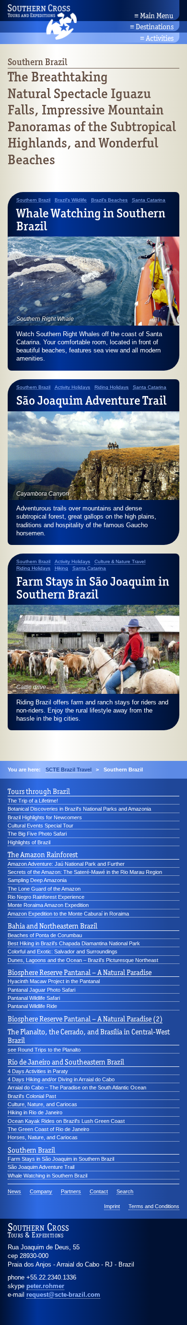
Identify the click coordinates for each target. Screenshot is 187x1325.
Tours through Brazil (39, 791)
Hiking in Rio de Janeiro (35, 1112)
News (14, 1191)
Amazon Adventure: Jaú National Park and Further (66, 864)
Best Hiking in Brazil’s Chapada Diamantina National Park (74, 943)
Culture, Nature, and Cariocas (42, 1104)
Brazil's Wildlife (71, 200)
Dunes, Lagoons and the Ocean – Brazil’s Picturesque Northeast (83, 960)
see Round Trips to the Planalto (44, 1050)
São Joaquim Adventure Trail (91, 400)
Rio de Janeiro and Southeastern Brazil (66, 1062)
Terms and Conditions (154, 1206)
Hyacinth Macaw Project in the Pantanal (54, 981)
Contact (99, 1191)
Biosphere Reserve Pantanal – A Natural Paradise (80, 972)
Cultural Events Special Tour (40, 825)
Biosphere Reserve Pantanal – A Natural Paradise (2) (85, 1019)
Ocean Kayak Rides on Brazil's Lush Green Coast (66, 1121)
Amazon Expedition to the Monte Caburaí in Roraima (68, 914)
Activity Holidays (72, 387)
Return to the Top (154, 1306)
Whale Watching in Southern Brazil (90, 219)
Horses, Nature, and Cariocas (43, 1137)
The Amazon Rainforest (43, 854)
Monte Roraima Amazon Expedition (48, 905)
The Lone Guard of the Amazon (44, 889)
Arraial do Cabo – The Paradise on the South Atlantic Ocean (77, 1087)
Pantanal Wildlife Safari (34, 998)
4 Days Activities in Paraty (38, 1071)
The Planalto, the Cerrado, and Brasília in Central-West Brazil (89, 1036)
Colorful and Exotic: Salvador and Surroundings (62, 951)
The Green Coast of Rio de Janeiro (48, 1129)
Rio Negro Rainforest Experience (46, 897)
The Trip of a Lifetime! (33, 801)
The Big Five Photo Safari (37, 834)
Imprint (112, 1206)
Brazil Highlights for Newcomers (45, 817)
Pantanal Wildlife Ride (32, 1006)
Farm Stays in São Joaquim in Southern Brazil (92, 587)
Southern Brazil (33, 200)
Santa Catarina (148, 200)
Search (125, 1191)
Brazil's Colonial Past (32, 1096)
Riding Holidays (111, 387)
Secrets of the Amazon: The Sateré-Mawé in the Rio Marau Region (85, 872)
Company (41, 1191)
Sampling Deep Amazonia (37, 880)
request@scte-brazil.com (63, 1294)
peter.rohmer (45, 1286)
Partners (71, 1191)
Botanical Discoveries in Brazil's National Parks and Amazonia (79, 809)
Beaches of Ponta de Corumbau (45, 935)
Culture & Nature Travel (119, 561)
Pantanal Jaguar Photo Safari (41, 990)
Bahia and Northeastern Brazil (52, 926)
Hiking (61, 568)
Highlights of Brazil (29, 842)
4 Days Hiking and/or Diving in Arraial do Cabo (61, 1079)
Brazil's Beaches (109, 200)
